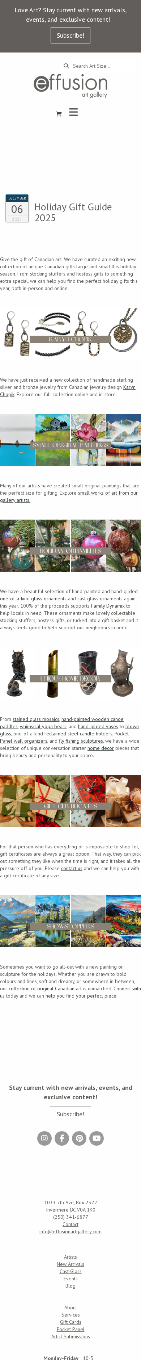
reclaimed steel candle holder (77, 733)
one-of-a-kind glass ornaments (33, 598)
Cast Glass (71, 1271)
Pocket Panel (71, 1329)
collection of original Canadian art (45, 988)
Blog (70, 1286)
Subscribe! (70, 35)
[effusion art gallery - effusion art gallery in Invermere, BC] (70, 86)
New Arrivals (70, 1264)
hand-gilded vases (98, 726)
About (70, 1307)
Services (70, 1314)
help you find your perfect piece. (82, 995)
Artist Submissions (70, 1336)
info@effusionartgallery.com (70, 1231)
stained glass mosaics (36, 719)
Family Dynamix (108, 606)
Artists (70, 1257)
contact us (71, 868)
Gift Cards (70, 1322)
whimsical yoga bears (43, 726)
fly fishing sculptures (81, 741)
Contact (70, 1224)
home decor (100, 748)
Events (71, 1278)
